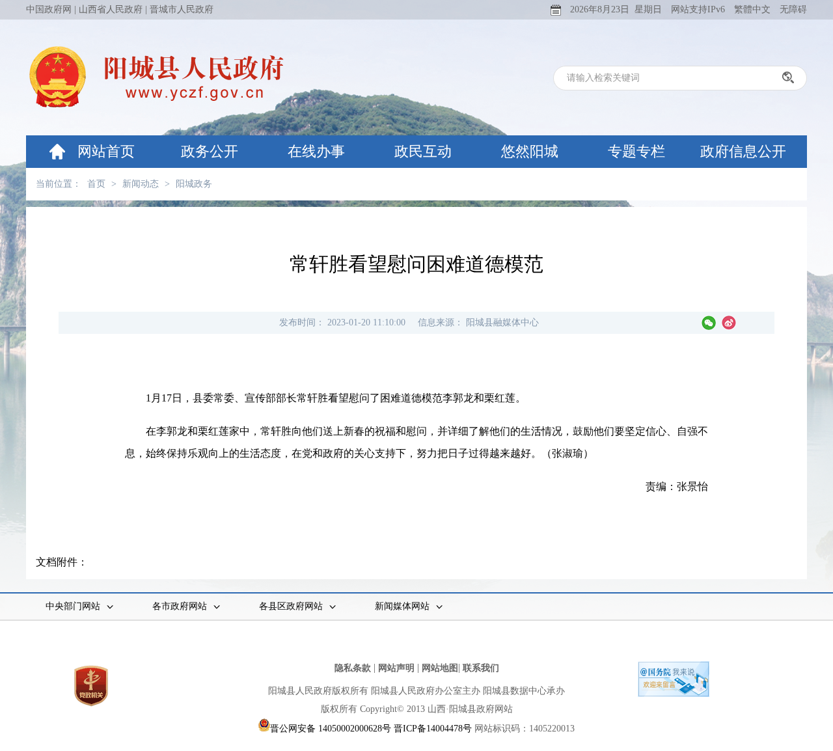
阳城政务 (194, 184)
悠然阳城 (529, 151)
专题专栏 (636, 151)
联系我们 (481, 668)
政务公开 (209, 151)
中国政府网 (49, 9)
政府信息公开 (743, 151)
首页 (96, 184)
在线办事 (316, 151)
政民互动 (423, 151)
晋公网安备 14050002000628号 (330, 728)
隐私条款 (353, 668)
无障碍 (793, 9)
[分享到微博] (729, 323)
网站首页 (106, 151)
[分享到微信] (709, 323)
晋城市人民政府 (181, 9)
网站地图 (440, 668)
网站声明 (396, 668)
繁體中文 (752, 9)
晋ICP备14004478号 (433, 728)
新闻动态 (140, 184)
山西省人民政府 (111, 9)
